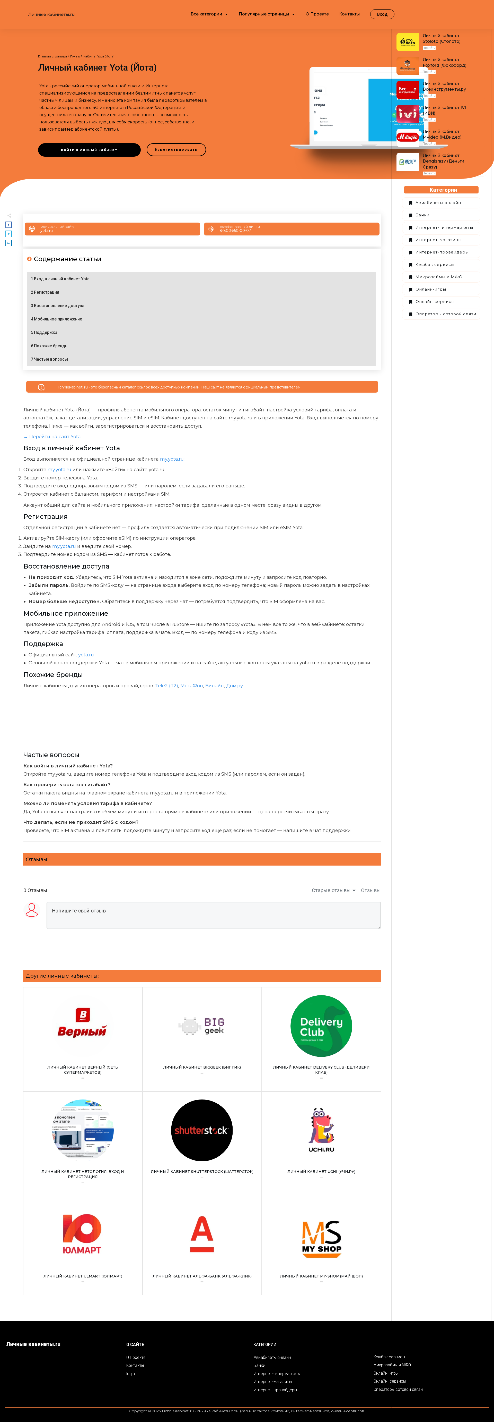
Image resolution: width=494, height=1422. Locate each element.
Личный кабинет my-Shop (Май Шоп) (321, 1245)
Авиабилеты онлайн (438, 202)
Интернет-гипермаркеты (444, 227)
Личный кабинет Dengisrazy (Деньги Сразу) (443, 161)
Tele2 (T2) (166, 686)
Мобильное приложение (58, 319)
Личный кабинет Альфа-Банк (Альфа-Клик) (202, 1245)
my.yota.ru (172, 459)
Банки (422, 215)
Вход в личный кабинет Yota (62, 278)
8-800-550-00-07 (235, 230)
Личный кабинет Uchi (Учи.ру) (321, 1144)
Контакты (135, 1365)
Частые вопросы (51, 359)
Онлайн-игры (431, 289)
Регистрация (46, 292)
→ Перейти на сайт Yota (52, 436)
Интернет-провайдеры (442, 252)
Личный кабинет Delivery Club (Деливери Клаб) (321, 1039)
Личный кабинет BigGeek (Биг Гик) (202, 1039)
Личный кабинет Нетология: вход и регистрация (82, 1144)
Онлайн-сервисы (435, 301)
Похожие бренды (51, 345)
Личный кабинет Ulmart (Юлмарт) (82, 1245)
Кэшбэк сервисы (435, 264)
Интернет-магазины (439, 239)
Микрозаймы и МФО (439, 276)
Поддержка (45, 332)
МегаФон (191, 686)
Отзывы (371, 890)
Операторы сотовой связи (446, 313)
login (130, 1373)
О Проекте (136, 1357)
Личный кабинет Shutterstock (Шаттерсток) (202, 1144)
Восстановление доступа (59, 305)
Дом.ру (234, 686)
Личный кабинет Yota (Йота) (97, 67)
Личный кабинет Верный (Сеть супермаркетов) (82, 1039)
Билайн (214, 686)
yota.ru (46, 230)
